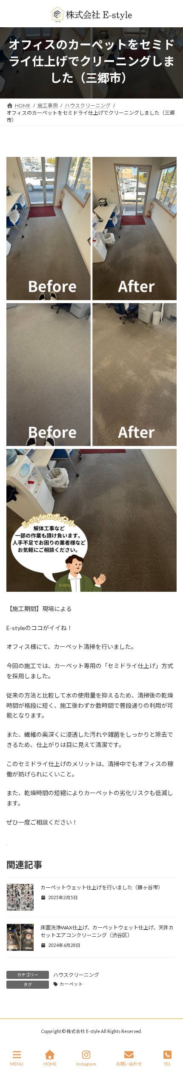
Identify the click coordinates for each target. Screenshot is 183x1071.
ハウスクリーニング (76, 975)
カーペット (71, 984)
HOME (50, 1063)
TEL (167, 1063)
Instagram (86, 1063)
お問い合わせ (129, 1063)
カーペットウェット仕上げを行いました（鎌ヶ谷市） (101, 887)
